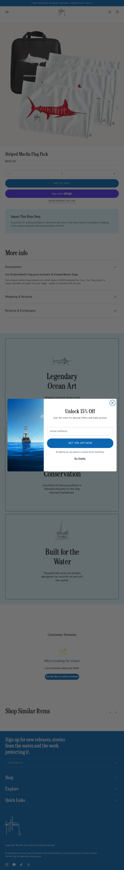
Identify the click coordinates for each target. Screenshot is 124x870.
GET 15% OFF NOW (80, 443)
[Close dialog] (112, 403)
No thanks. (80, 459)
